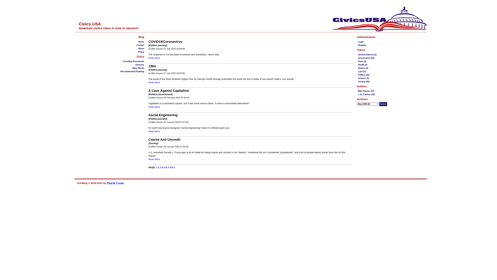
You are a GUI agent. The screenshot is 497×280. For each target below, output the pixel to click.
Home (141, 42)
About (141, 48)
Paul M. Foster (115, 183)
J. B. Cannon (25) (366, 94)
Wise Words (138, 68)
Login (361, 42)
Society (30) (364, 81)
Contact (140, 45)
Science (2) (363, 78)
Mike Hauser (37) (366, 91)
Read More (154, 58)
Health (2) (362, 65)
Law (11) (362, 71)
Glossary (139, 65)
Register (362, 45)
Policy (141, 52)
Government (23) (366, 58)
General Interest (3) (367, 55)
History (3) (363, 68)
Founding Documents (133, 61)
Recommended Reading (132, 71)
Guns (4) (362, 61)
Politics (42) (363, 75)
